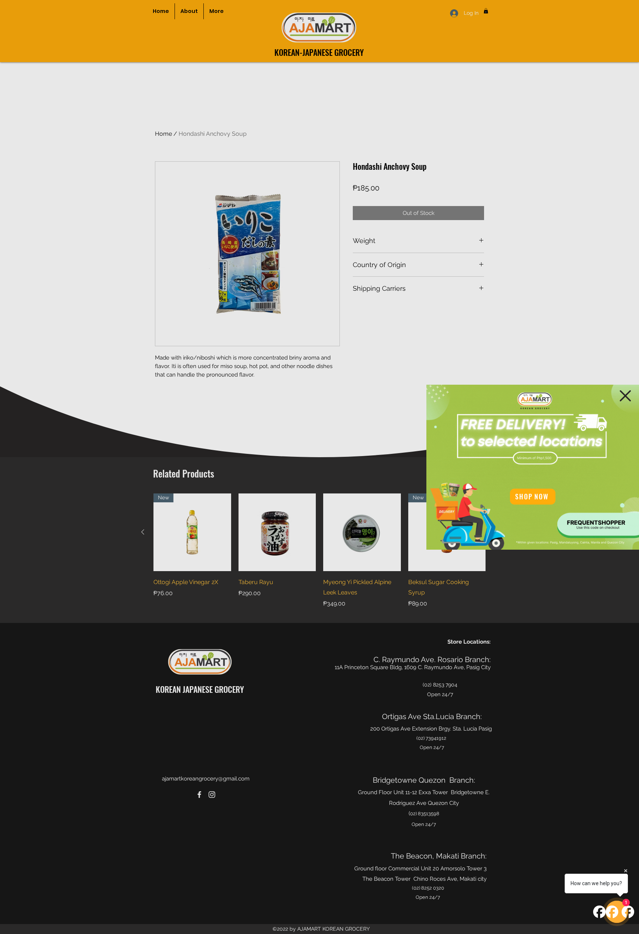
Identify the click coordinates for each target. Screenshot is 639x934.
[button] (625, 395)
